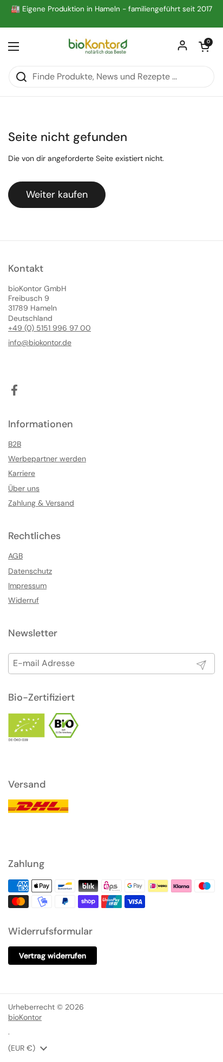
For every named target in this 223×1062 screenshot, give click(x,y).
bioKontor (25, 1017)
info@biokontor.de (39, 342)
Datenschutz (30, 571)
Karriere (21, 473)
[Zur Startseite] (98, 46)
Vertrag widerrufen (52, 955)
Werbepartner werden (47, 458)
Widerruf (23, 600)
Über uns (24, 488)
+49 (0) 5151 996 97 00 (49, 328)
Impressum (27, 585)
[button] (204, 46)
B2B (14, 444)
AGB (15, 556)
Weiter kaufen (57, 194)
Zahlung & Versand (41, 503)
